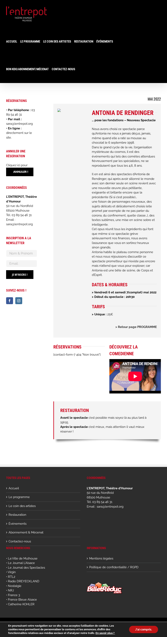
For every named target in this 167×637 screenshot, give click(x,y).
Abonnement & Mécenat (26, 532)
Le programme (19, 497)
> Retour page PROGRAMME (136, 327)
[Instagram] (18, 300)
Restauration (17, 515)
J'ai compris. (143, 629)
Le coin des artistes (22, 506)
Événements (17, 524)
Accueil (14, 488)
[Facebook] (9, 300)
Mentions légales (101, 558)
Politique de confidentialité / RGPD (113, 567)
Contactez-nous (20, 541)
